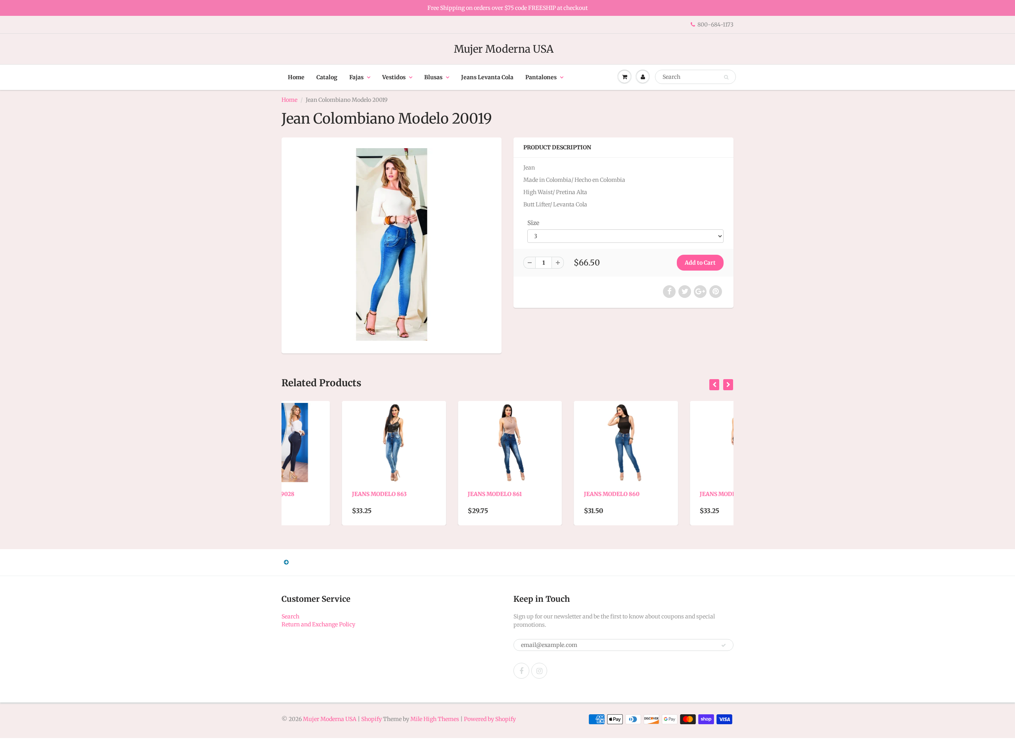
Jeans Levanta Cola (487, 77)
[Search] (726, 77)
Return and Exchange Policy (318, 624)
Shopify (371, 719)
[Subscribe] (723, 645)
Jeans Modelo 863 (318, 494)
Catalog (326, 77)
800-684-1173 (715, 24)
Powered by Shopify (490, 719)
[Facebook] (521, 671)
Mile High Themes (434, 719)
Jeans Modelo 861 (435, 494)
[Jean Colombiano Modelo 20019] (391, 244)
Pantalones (541, 77)
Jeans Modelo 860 (551, 494)
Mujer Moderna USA (503, 48)
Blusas (433, 77)
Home (296, 77)
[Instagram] (539, 671)
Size (533, 223)
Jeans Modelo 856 (667, 494)
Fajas (356, 77)
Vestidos (394, 77)
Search (290, 616)
